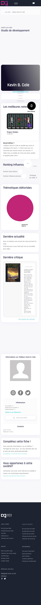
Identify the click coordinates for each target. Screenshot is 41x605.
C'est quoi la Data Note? (28, 551)
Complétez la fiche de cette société (15, 454)
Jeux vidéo (5, 524)
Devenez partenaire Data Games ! (14, 476)
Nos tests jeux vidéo (6, 528)
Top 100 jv (3, 533)
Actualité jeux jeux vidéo (7, 531)
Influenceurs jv (5, 536)
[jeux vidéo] (16, 3)
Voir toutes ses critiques (26, 319)
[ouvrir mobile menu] (34, 3)
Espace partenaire (26, 553)
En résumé (20, 91)
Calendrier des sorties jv (7, 538)
